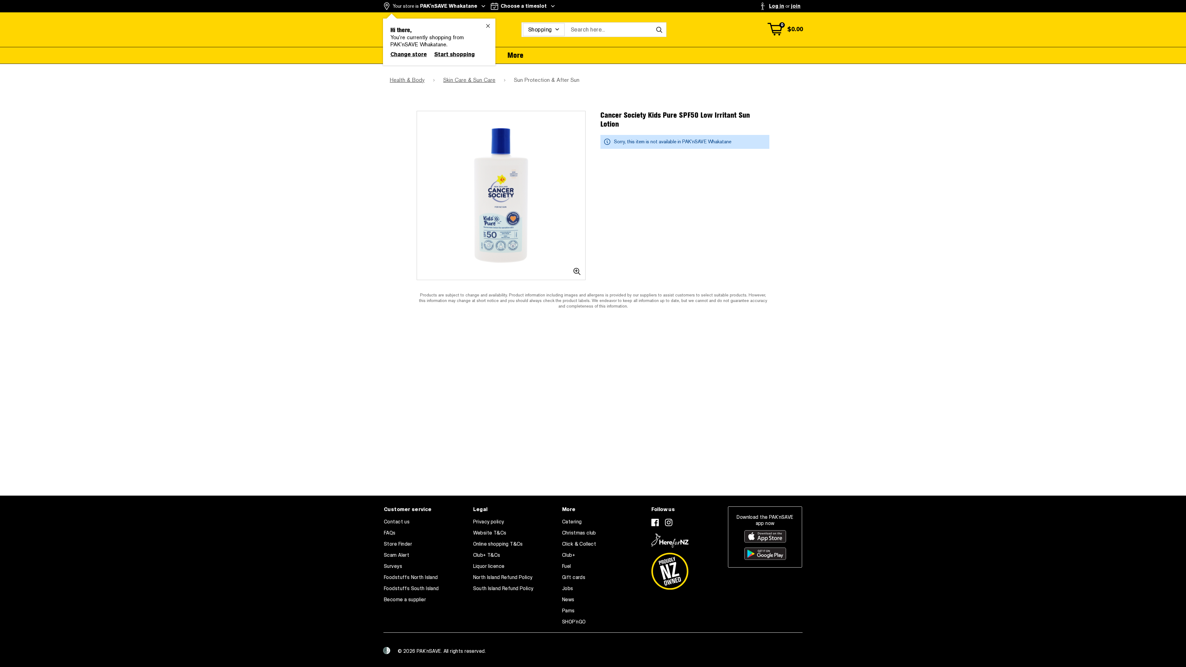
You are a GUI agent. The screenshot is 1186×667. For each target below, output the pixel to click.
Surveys (393, 566)
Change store (408, 54)
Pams (568, 610)
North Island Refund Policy (503, 577)
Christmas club (579, 533)
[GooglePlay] (765, 553)
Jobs (567, 588)
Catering (572, 521)
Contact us (397, 521)
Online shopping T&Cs (498, 544)
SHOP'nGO (574, 621)
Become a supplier (405, 599)
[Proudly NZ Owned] (669, 569)
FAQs (390, 533)
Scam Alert (396, 555)
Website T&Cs (490, 533)
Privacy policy (488, 521)
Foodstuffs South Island (411, 588)
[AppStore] (765, 536)
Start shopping (454, 54)
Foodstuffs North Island (411, 577)
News (568, 599)
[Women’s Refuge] (386, 650)
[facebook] (655, 522)
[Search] (659, 29)
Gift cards (573, 577)
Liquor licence (489, 566)
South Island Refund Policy (503, 588)
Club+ (568, 555)
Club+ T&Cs (486, 555)
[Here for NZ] (669, 541)
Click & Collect (579, 544)
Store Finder (398, 544)
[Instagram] (668, 522)
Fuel (566, 566)
